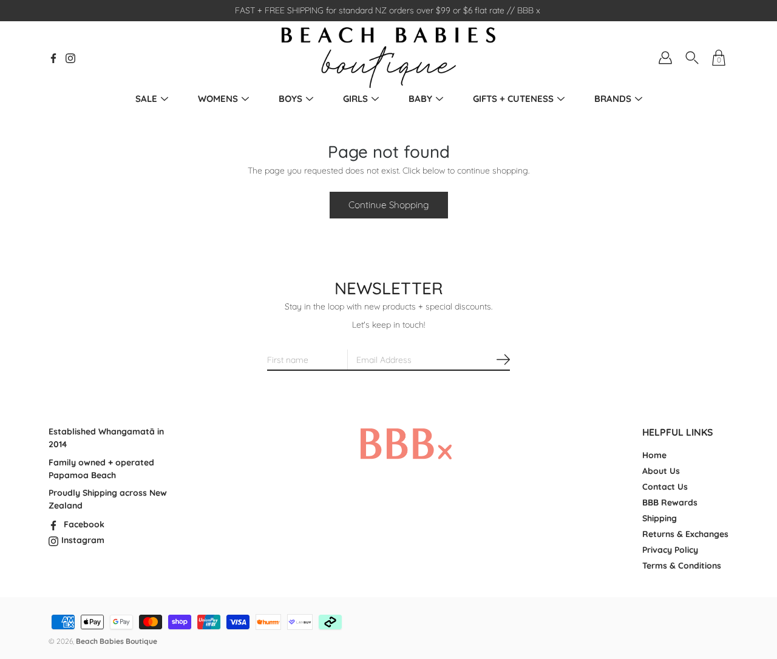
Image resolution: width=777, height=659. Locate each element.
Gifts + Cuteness (513, 98)
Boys (290, 98)
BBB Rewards (669, 502)
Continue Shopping (388, 205)
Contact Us (665, 486)
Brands (612, 98)
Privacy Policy (670, 549)
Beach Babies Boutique (116, 641)
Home (654, 455)
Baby (420, 98)
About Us (661, 470)
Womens (218, 98)
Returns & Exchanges (685, 534)
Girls (355, 98)
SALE (146, 98)
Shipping (659, 518)
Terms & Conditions (681, 565)
